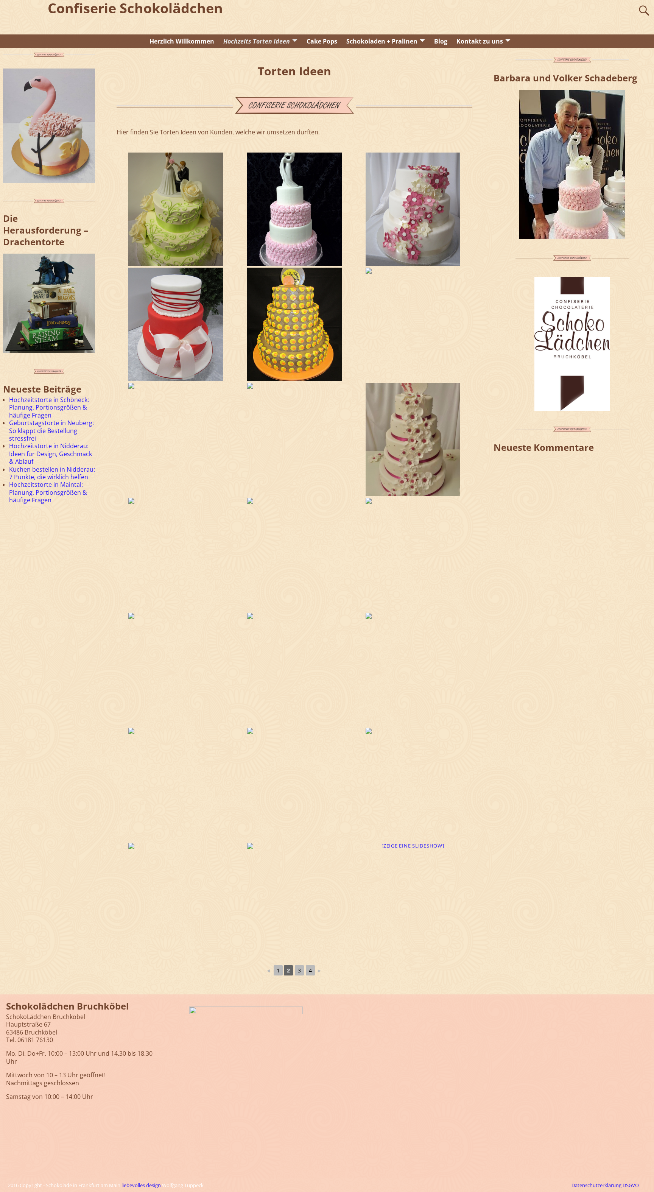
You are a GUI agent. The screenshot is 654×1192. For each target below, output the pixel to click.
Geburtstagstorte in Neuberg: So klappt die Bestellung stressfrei (51, 431)
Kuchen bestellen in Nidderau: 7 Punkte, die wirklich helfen (52, 473)
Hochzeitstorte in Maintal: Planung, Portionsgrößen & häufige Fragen (48, 492)
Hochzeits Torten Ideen (256, 41)
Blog (440, 41)
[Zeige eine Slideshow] (413, 845)
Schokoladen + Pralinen (381, 41)
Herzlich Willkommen (181, 41)
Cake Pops (322, 41)
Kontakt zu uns (479, 41)
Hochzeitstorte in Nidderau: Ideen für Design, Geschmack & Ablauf (50, 454)
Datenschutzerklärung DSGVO (605, 1185)
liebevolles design (141, 1185)
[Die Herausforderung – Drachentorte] (49, 303)
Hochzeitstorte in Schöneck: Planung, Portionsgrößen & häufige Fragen (49, 407)
